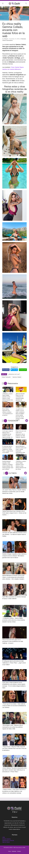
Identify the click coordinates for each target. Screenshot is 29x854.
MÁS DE (4, 374)
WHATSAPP (23, 369)
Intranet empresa (6, 839)
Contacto (19, 851)
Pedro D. (6, 38)
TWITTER (15, 369)
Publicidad (14, 851)
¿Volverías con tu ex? (14, 374)
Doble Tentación (6, 377)
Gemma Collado (17, 377)
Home (9, 851)
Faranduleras (9, 40)
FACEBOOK (6, 369)
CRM (3, 837)
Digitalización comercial (8, 840)
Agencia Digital (6, 842)
